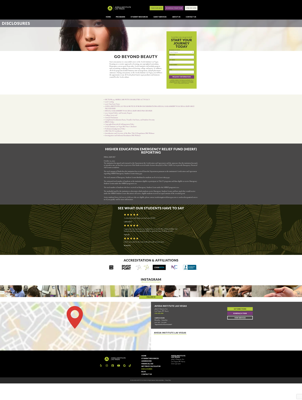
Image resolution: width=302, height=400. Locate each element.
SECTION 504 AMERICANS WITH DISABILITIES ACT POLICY (127, 100)
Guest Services (160, 17)
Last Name (172, 59)
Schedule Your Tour (174, 8)
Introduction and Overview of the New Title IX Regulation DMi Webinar (129, 133)
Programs (120, 17)
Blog (143, 371)
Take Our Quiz (156, 8)
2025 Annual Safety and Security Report (118, 113)
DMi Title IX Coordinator (113, 131)
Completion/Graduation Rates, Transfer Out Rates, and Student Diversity (130, 120)
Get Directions (240, 309)
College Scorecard (111, 115)
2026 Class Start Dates (112, 104)
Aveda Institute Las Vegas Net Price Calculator (121, 126)
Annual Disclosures (111, 118)
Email (171, 69)
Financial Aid (147, 363)
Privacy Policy (168, 380)
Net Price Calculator (151, 366)
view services (240, 318)
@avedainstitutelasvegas (151, 282)
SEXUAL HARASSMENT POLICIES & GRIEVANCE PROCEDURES (128, 111)
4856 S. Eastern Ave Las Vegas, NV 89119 (178, 360)
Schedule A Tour (240, 313)
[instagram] (106, 365)
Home (108, 17)
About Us (176, 17)
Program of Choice (175, 49)
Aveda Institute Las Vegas (170, 332)
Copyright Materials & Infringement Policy (119, 124)
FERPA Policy (109, 122)
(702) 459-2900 (159, 313)
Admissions (146, 361)
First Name (172, 54)
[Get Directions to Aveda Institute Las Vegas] (75, 326)
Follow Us (151, 297)
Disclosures (146, 369)
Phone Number (173, 64)
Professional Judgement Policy (115, 129)
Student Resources (139, 17)
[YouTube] (118, 365)
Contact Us (191, 17)
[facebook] (112, 365)
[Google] (124, 365)
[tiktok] (130, 365)
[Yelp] (100, 365)
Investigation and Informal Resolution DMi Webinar (123, 135)
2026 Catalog (109, 102)
